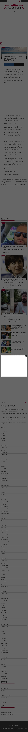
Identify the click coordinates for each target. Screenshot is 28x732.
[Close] (26, 356)
